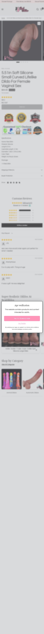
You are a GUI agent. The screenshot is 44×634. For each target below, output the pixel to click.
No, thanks (22, 323)
